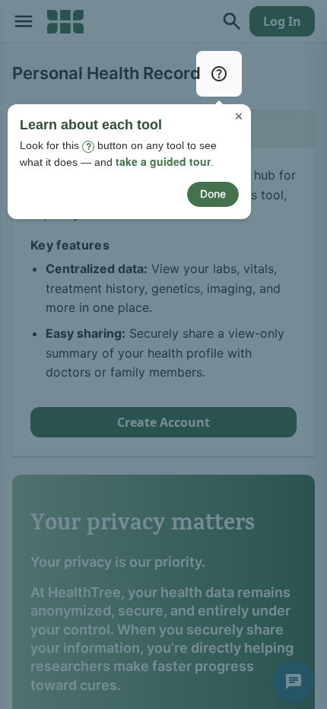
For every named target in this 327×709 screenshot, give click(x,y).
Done (213, 193)
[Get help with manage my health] (219, 74)
